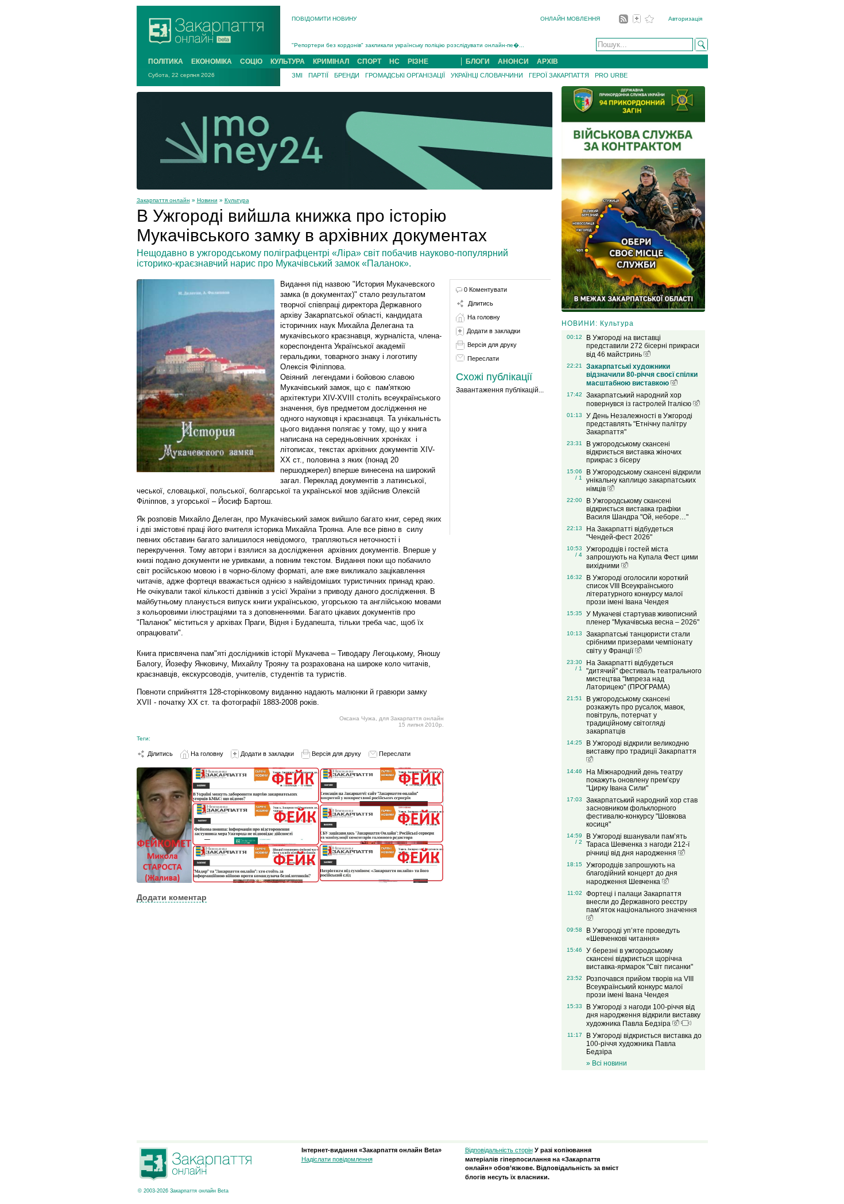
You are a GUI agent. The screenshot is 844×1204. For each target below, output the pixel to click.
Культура (236, 200)
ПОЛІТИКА (165, 61)
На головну (206, 753)
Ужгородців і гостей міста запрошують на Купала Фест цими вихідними (642, 557)
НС (394, 61)
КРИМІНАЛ (331, 61)
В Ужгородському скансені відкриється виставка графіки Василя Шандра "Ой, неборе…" (637, 509)
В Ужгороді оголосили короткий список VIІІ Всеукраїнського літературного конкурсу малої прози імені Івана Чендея (637, 590)
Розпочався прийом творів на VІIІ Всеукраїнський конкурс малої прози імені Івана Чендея (640, 987)
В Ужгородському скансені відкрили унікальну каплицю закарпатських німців (643, 480)
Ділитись (159, 753)
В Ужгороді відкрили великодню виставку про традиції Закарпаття (641, 747)
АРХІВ (547, 61)
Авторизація (685, 19)
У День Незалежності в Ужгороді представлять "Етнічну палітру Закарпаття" (639, 424)
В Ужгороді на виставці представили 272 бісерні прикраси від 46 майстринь (642, 346)
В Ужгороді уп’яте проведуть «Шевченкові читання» (633, 935)
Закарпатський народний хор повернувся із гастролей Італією (639, 399)
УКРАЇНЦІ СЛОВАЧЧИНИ (487, 75)
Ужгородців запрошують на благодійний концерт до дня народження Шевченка (631, 873)
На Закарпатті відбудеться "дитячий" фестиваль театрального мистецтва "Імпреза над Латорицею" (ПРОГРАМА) (644, 675)
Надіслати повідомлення (337, 1159)
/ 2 (578, 842)
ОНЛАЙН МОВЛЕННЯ (570, 19)
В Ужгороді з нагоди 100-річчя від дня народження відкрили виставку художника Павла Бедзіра (643, 1015)
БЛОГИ (478, 61)
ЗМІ (297, 75)
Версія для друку (335, 753)
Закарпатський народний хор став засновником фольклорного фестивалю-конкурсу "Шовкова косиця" (642, 812)
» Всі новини (606, 1063)
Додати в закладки (266, 753)
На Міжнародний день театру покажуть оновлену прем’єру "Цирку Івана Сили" (634, 780)
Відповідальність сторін (499, 1150)
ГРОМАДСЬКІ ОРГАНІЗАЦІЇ (405, 75)
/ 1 (578, 477)
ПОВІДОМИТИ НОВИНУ (324, 19)
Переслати (394, 753)
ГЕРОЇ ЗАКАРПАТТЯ (559, 75)
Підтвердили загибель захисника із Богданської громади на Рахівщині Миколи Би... (408, 48)
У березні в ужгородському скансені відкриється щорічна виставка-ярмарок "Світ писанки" (639, 959)
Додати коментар (172, 897)
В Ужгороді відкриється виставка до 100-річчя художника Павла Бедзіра (644, 1044)
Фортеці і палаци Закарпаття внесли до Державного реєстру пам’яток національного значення (641, 902)
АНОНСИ (513, 61)
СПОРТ (369, 61)
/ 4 (578, 554)
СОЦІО (251, 61)
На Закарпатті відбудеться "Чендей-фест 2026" (629, 533)
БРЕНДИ (346, 75)
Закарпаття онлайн (163, 200)
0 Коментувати (485, 289)
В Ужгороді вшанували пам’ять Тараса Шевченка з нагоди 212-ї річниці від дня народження (638, 844)
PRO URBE (611, 75)
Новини (207, 200)
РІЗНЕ (418, 61)
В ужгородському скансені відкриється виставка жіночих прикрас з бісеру (634, 452)
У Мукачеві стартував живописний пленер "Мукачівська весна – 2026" (642, 618)
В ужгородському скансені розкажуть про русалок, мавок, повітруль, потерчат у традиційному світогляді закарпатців (635, 715)
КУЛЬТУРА (287, 61)
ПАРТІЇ (318, 75)
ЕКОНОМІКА (211, 61)
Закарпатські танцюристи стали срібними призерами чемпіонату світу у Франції (639, 642)
